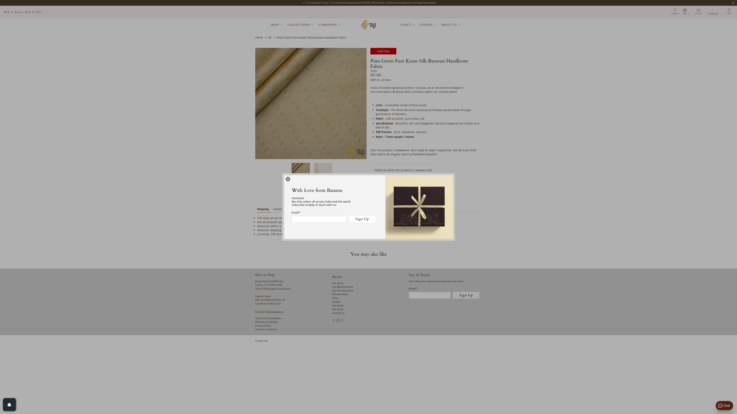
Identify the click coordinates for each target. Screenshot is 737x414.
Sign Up (362, 219)
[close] (288, 179)
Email (296, 212)
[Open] (9, 404)
